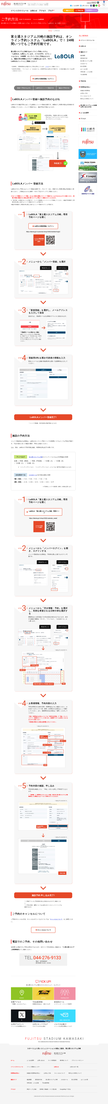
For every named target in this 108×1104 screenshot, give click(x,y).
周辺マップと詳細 (31, 1089)
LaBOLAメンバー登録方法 (45, 88)
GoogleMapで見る (65, 1089)
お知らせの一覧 (74, 1066)
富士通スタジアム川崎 (35, 457)
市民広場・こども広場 (86, 71)
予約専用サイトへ (91, 10)
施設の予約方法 (64, 88)
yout (99, 6)
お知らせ (33, 11)
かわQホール (33, 475)
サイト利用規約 (52, 1060)
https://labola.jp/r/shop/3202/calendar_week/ (43, 518)
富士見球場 (83, 66)
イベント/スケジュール (19, 11)
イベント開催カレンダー (33, 1066)
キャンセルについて (56, 919)
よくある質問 (85, 113)
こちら (47, 66)
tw (94, 6)
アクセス (42, 11)
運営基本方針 (83, 58)
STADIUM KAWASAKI (54, 1038)
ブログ (50, 11)
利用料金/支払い (86, 87)
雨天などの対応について (86, 98)
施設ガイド (84, 52)
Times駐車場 (83, 74)
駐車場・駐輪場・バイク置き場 (48, 1089)
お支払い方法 (83, 93)
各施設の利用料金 (85, 90)
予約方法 (83, 81)
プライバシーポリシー (78, 1060)
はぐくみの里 (83, 69)
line (96, 6)
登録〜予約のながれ (24, 88)
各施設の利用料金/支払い (33, 1073)
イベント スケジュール (87, 40)
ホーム (50, 30)
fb (91, 6)
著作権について (64, 1060)
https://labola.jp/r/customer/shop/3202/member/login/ (43, 232)
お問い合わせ (41, 1060)
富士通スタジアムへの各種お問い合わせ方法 (89, 106)
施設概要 (82, 55)
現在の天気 (104, 5)
